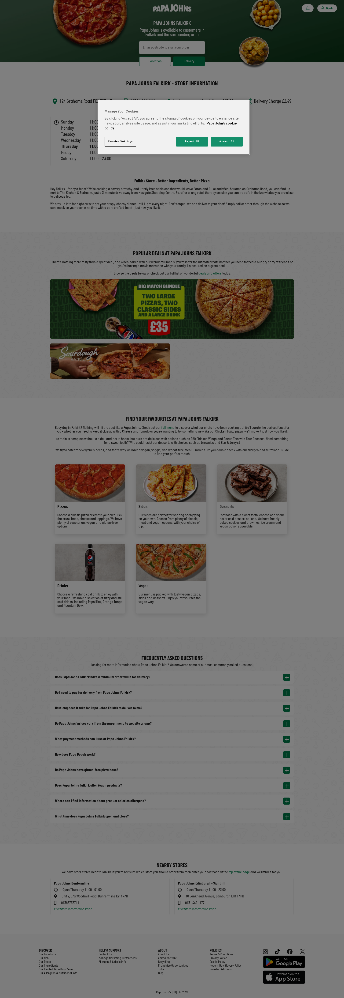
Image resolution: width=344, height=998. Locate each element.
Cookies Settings (120, 141)
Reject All (192, 141)
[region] (174, 127)
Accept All (226, 141)
